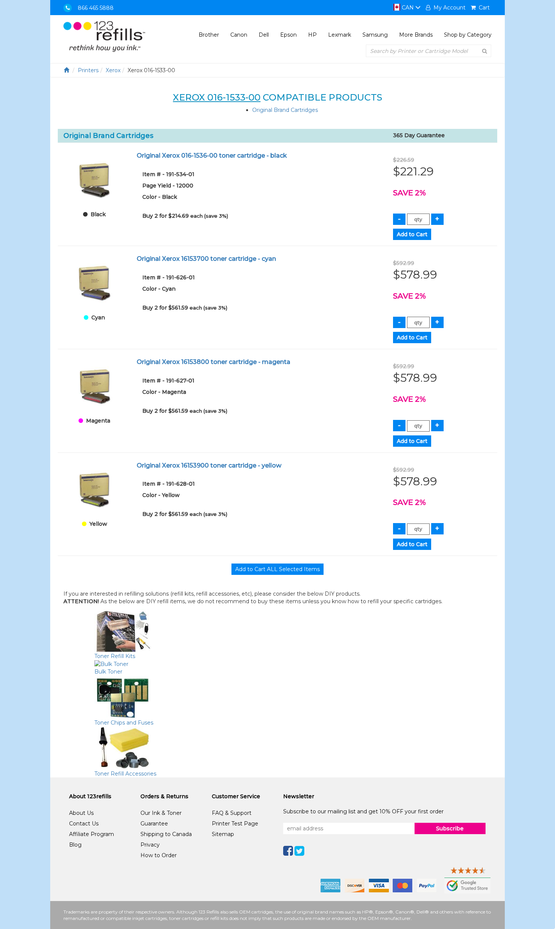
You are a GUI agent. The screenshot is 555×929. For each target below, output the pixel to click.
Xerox (113, 70)
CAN (407, 7)
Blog (75, 844)
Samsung (375, 34)
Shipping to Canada (166, 834)
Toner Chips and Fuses (123, 722)
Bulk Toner (108, 671)
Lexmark (339, 34)
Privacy (150, 844)
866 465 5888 (96, 8)
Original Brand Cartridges (285, 110)
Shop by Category (468, 34)
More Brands (416, 34)
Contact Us (84, 823)
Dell (264, 34)
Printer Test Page (235, 823)
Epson (288, 34)
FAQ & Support (231, 813)
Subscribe (450, 828)
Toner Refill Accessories (125, 773)
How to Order (158, 855)
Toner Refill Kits (114, 656)
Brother (209, 34)
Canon (238, 34)
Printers (88, 70)
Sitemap (223, 834)
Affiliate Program (91, 834)
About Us (81, 813)
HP (312, 34)
